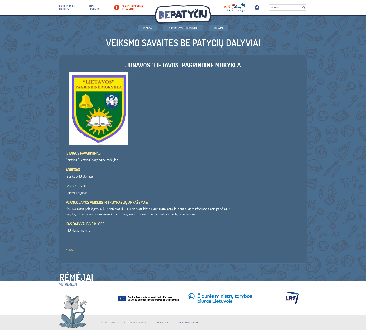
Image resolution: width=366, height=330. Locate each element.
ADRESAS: (73, 169)
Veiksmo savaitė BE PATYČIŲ (183, 28)
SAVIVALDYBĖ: (76, 186)
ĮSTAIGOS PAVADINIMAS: (83, 153)
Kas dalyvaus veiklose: (85, 224)
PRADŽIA (147, 28)
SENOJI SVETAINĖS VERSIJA (189, 322)
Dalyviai (218, 28)
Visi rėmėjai (68, 284)
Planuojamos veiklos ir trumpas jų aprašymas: (107, 202)
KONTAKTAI (162, 322)
